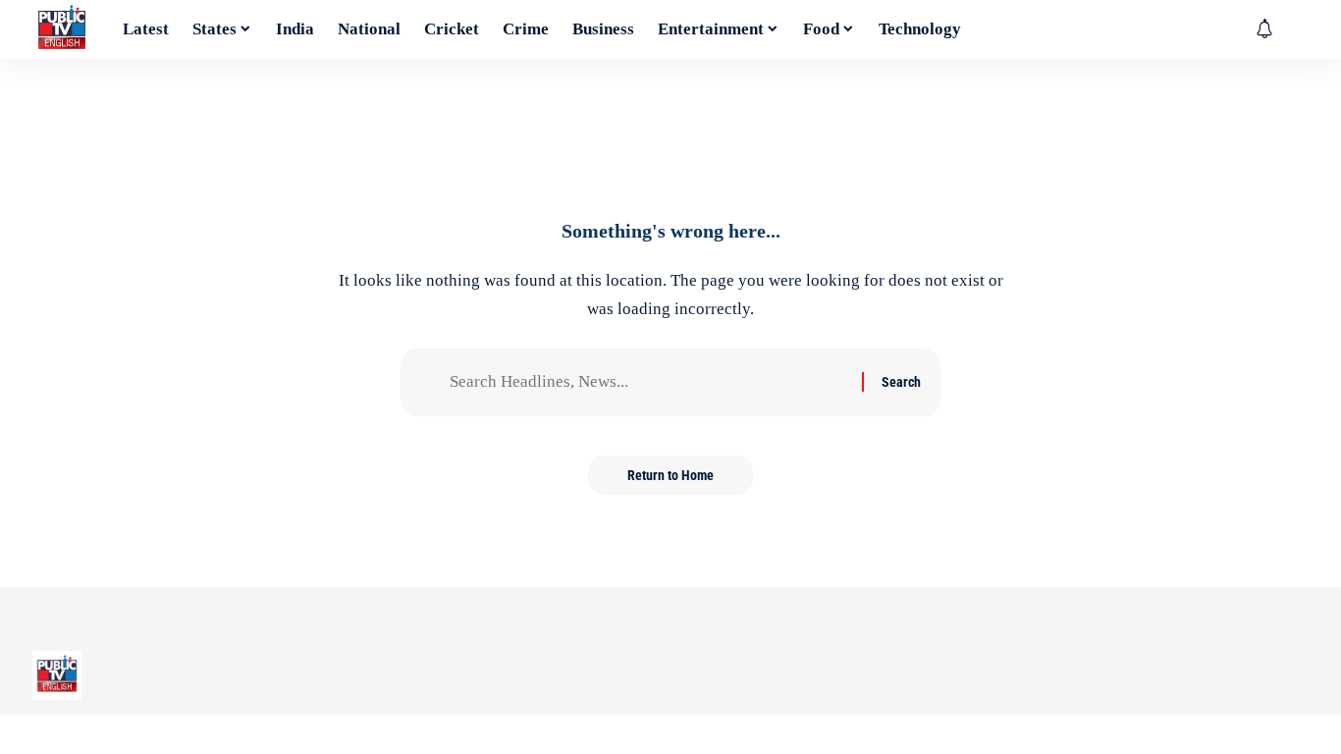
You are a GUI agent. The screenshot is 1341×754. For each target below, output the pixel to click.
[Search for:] (648, 382)
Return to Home (670, 475)
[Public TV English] (61, 29)
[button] (1294, 29)
